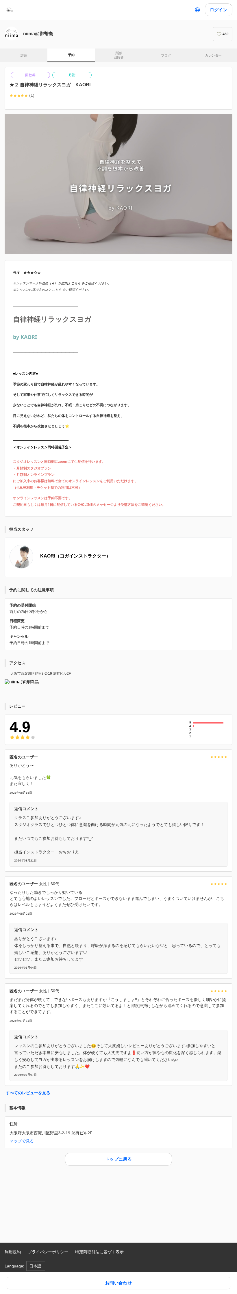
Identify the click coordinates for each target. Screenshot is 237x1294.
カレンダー (213, 55)
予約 (71, 55)
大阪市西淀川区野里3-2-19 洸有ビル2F (40, 674)
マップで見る (22, 1141)
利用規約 (13, 1252)
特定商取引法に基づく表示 (99, 1252)
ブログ (166, 55)
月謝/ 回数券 (118, 55)
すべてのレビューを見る (28, 1092)
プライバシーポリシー (48, 1252)
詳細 (24, 55)
